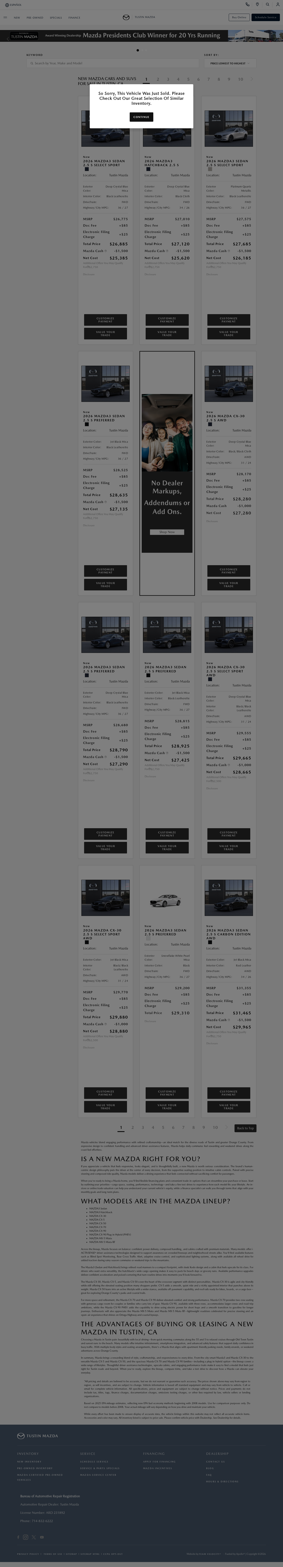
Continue (141, 117)
